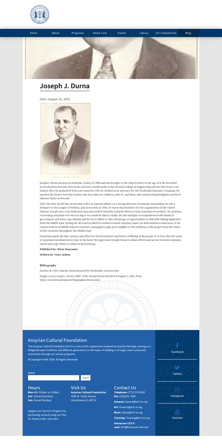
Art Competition (166, 33)
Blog (188, 33)
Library (144, 33)
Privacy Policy (35, 365)
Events (122, 33)
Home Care (100, 33)
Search (31, 372)
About (56, 33)
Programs (78, 33)
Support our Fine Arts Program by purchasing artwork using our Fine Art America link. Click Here (47, 414)
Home (33, 33)
